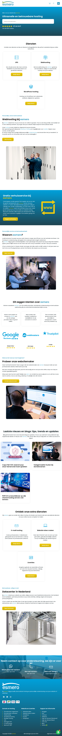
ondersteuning (33, 132)
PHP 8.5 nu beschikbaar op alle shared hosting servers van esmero (14, 498)
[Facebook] (3, 696)
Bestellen (49, 2)
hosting (7, 127)
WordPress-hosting (25, 129)
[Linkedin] (7, 696)
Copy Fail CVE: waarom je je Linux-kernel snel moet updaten (14, 466)
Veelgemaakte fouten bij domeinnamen (43, 466)
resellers (46, 129)
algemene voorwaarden (53, 733)
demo (28, 374)
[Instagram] (10, 696)
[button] (58, 3)
